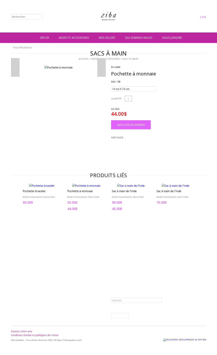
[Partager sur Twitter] (117, 144)
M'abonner (120, 315)
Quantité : (116, 98)
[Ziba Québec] (108, 25)
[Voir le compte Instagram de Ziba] (180, 17)
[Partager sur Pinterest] (123, 144)
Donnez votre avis (21, 331)
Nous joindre (172, 38)
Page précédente (22, 47)
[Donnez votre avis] (185, 17)
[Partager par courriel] (134, 144)
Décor (44, 38)
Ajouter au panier (131, 125)
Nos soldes (107, 38)
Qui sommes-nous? (138, 38)
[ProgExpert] (184, 340)
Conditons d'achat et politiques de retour (35, 335)
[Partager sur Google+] (128, 144)
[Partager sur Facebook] (112, 144)
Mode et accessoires (74, 38)
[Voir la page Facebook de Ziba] (175, 17)
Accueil (84, 58)
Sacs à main (130, 58)
